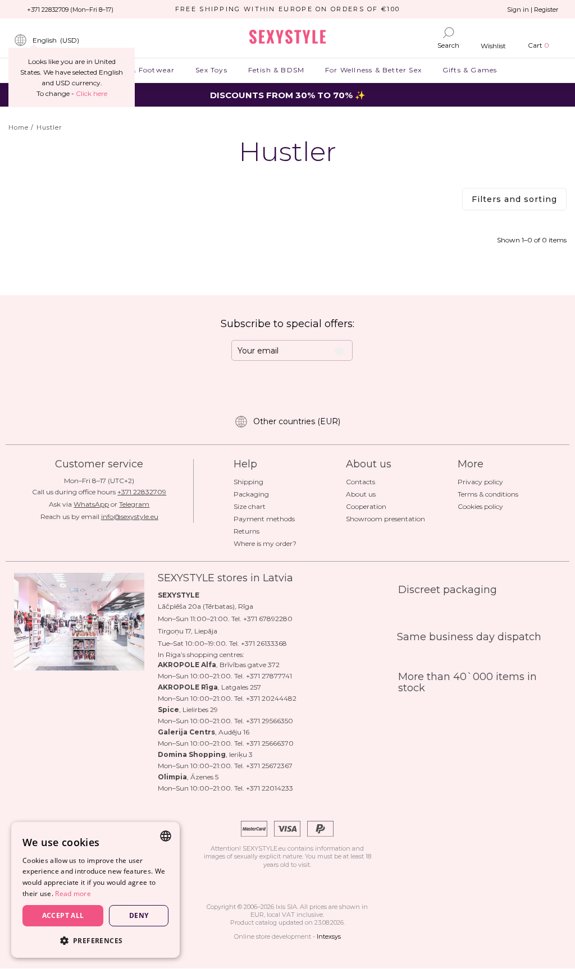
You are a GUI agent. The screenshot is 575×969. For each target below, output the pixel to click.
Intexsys (329, 936)
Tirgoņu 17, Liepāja (187, 631)
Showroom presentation (385, 519)
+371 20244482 (271, 698)
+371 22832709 (141, 492)
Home (18, 127)
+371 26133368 (264, 643)
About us (361, 494)
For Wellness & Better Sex (374, 70)
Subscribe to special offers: (287, 324)
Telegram (134, 504)
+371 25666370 (270, 743)
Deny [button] (139, 915)
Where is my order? (265, 543)
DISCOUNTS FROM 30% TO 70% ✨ (288, 95)
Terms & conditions (488, 494)
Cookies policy (480, 506)
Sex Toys (211, 70)
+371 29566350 (269, 721)
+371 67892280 (268, 618)
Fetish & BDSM (276, 70)
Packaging (251, 494)
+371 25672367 (269, 765)
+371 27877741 (269, 676)
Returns (246, 531)
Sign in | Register (532, 9)
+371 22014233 (269, 788)
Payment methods (264, 519)
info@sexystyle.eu (129, 516)
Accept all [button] (63, 915)
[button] (95, 940)
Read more (73, 893)
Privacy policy (480, 481)
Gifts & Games (469, 70)
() (56, 40)
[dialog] (95, 890)
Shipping (248, 481)
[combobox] (165, 836)
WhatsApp (91, 504)
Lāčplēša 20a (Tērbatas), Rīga (205, 606)
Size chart (250, 506)
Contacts (360, 481)
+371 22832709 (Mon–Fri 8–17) (70, 9)
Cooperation (366, 506)
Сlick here (91, 93)
